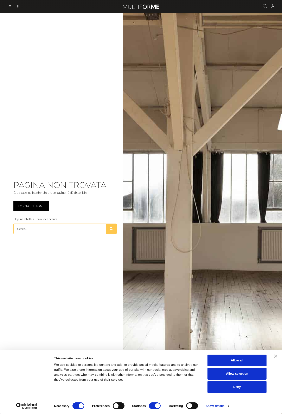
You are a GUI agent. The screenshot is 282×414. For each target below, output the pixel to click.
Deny (237, 387)
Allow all (237, 360)
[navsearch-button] (265, 6)
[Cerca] (111, 229)
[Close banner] (275, 356)
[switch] (118, 405)
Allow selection (237, 373)
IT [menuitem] (18, 6)
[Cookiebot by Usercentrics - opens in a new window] (27, 406)
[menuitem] (18, 7)
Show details (215, 406)
